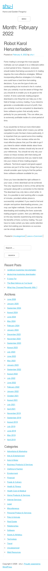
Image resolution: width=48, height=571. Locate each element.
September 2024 (14, 308)
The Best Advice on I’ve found (19, 283)
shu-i (8, 5)
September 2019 (14, 417)
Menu (24, 19)
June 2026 (11, 299)
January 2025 (13, 303)
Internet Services (14, 499)
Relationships (12, 525)
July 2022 (11, 378)
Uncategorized (19, 236)
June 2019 (11, 430)
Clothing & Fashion (15, 468)
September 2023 (14, 343)
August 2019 (12, 422)
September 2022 (14, 369)
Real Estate (12, 521)
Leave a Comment (34, 236)
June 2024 (11, 316)
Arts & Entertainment (16, 455)
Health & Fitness (14, 486)
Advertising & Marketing (17, 451)
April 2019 (11, 439)
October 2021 (13, 395)
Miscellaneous (13, 508)
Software (11, 530)
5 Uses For (12, 278)
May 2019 (11, 435)
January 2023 (13, 365)
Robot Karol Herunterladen (17, 46)
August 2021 (12, 400)
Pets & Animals (13, 517)
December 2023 (14, 334)
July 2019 (11, 426)
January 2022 (13, 391)
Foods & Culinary (14, 482)
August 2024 (12, 312)
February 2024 (13, 325)
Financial (11, 477)
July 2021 (11, 404)
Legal (9, 504)
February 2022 (13, 387)
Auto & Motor (12, 460)
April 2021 (11, 408)
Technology (12, 539)
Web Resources (14, 552)
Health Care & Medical (16, 490)
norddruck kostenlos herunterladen (21, 269)
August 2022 (12, 373)
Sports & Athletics (14, 534)
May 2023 (11, 360)
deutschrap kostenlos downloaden (21, 274)
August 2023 (12, 347)
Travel (9, 543)
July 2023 (11, 351)
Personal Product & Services (19, 512)
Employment (12, 473)
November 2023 (14, 338)
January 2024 (13, 330)
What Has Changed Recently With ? (22, 287)
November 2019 (14, 413)
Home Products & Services (18, 495)
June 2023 (11, 356)
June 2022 (11, 382)
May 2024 (11, 321)
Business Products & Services (20, 464)
